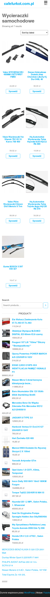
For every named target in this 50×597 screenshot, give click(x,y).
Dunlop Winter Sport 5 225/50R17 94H (20, 557)
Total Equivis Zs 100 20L (13, 574)
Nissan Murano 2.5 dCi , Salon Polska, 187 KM (24, 569)
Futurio (46, 592)
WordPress (29, 592)
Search (5, 299)
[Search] (45, 305)
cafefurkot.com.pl (19, 3)
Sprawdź (13, 91)
